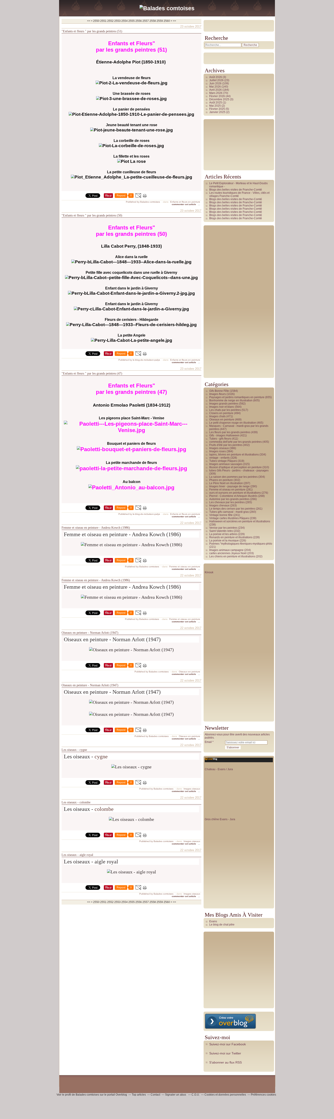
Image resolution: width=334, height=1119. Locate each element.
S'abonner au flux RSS (225, 1062)
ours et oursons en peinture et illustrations (235, 492)
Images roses (217, 451)
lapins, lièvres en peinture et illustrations (234, 454)
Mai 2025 (215, 105)
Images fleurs (217, 394)
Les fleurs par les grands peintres (229, 432)
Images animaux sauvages (225, 464)
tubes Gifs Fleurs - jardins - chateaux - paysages (239, 470)
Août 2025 (216, 102)
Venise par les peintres (223, 527)
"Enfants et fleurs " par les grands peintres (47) (92, 373)
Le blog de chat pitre (221, 924)
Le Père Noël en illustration (226, 483)
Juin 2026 (215, 83)
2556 (138, 21)
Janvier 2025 (217, 112)
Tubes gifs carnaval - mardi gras (229, 511)
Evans (213, 921)
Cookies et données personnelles (225, 1094)
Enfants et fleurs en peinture (185, 202)
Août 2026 (216, 77)
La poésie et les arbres (223, 534)
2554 (124, 21)
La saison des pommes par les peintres (233, 476)
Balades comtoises (87, 1094)
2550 (96, 21)
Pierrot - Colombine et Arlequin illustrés (233, 496)
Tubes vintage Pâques (223, 461)
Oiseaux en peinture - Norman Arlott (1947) (90, 632)
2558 (153, 21)
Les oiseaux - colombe (76, 802)
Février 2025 (217, 109)
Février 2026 (217, 96)
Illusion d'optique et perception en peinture (235, 467)
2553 (117, 21)
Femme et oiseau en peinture (184, 566)
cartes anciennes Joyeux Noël (228, 553)
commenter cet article (184, 204)
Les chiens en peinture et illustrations (232, 556)
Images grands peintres (223, 403)
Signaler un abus (176, 1094)
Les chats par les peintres (225, 410)
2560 (167, 21)
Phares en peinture (221, 480)
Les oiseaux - (79, 756)
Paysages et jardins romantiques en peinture (236, 397)
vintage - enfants (219, 457)
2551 (103, 21)
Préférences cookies (263, 1094)
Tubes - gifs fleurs (220, 438)
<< (88, 21)
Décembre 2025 (219, 99)
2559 (160, 21)
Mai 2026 (215, 86)
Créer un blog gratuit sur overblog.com (230, 1021)
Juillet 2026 (216, 80)
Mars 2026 (216, 93)
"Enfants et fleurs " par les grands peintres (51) (92, 31)
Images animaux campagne (226, 550)
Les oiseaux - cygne (74, 750)
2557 (145, 21)
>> (174, 21)
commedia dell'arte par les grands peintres (235, 441)
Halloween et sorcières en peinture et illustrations (239, 521)
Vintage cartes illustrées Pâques (229, 518)
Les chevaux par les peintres (227, 502)
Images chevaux (219, 505)
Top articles (139, 1094)
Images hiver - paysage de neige (229, 486)
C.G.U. (196, 1094)
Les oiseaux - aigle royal (77, 855)
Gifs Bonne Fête (219, 390)
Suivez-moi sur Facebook (227, 1044)
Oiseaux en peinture (189, 671)
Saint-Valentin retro (221, 531)
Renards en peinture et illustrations (230, 537)
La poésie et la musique (224, 540)
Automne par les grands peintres (229, 499)
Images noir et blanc (221, 406)
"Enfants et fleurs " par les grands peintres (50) (92, 215)
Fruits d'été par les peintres (225, 445)
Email (208, 742)
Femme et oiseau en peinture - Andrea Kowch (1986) (96, 527)
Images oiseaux (192, 788)
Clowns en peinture (221, 413)
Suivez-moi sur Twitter (225, 1053)
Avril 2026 (215, 89)
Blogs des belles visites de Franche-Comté (235, 189)
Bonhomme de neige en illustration (230, 400)
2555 (131, 21)
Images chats (217, 416)
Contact (155, 1094)
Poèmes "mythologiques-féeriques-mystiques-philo (240, 543)
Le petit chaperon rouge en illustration (232, 422)
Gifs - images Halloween (224, 435)
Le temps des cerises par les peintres (232, 508)
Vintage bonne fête (221, 515)
